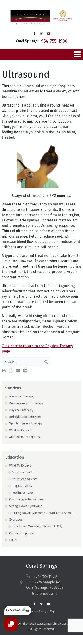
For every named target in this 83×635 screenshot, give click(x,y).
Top (52, 611)
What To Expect (20, 430)
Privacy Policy (37, 611)
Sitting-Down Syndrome (25, 506)
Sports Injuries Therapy (25, 423)
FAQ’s (13, 540)
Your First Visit (22, 472)
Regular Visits (22, 486)
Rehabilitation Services (25, 417)
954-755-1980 (54, 41)
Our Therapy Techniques (26, 499)
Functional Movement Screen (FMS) (37, 526)
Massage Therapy (21, 396)
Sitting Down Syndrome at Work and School (43, 513)
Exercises (16, 520)
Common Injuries (21, 533)
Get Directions (45, 593)
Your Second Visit (24, 479)
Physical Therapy (21, 410)
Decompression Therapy (26, 403)
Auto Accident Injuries (24, 437)
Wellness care (22, 493)
